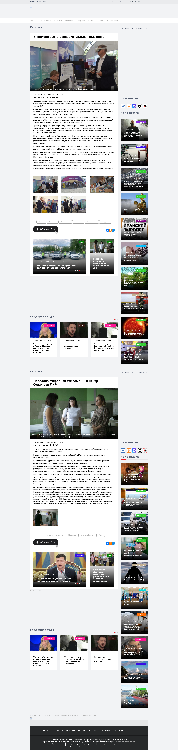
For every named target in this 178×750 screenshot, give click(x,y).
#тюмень (52, 222)
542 (140, 205)
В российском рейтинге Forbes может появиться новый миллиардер (104, 659)
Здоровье (141, 245)
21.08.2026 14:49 (131, 674)
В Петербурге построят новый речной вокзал (132, 678)
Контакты (135, 730)
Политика (58, 21)
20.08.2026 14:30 (131, 155)
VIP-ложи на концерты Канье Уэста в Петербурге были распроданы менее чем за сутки (74, 347)
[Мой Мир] (113, 230)
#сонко (41, 222)
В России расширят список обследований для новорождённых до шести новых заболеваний (133, 258)
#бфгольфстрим (87, 535)
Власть (133, 28)
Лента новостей (45, 21)
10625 (96, 565)
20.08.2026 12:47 (131, 277)
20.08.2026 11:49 (131, 352)
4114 (140, 524)
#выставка (65, 222)
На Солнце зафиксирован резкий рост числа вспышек (134, 333)
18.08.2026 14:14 (70, 341)
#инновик (78, 222)
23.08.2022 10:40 (53, 94)
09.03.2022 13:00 (44, 574)
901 (140, 253)
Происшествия (112, 21)
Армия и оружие (141, 28)
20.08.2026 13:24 (131, 253)
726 (140, 178)
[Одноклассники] (110, 230)
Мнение (51, 325)
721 (140, 304)
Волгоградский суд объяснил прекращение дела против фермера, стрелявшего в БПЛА (132, 627)
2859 (140, 597)
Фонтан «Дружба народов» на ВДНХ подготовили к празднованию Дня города (134, 209)
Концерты (141, 122)
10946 (53, 261)
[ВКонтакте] (107, 230)
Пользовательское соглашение (125, 742)
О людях (111, 638)
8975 (79, 341)
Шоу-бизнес (80, 325)
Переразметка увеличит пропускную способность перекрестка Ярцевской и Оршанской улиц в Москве (133, 357)
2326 (140, 648)
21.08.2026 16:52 (131, 524)
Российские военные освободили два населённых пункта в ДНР (74, 659)
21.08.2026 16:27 (131, 547)
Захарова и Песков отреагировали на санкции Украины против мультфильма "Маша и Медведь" (133, 478)
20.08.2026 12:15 (131, 330)
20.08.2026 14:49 (131, 129)
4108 (140, 498)
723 (140, 697)
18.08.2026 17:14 (40, 341)
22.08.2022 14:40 (100, 252)
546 (140, 277)
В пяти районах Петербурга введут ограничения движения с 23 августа (133, 528)
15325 (96, 254)
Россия (33, 21)
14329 (53, 574)
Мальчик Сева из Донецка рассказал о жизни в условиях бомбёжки (59, 580)
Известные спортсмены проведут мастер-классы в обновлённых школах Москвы (133, 602)
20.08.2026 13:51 (131, 205)
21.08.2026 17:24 (131, 498)
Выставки (141, 221)
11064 (50, 654)
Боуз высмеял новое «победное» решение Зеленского (41, 346)
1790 (140, 228)
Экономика (69, 21)
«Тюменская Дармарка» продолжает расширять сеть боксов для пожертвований (101, 575)
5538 (109, 341)
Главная (46, 730)
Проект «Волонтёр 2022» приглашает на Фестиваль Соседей (56, 266)
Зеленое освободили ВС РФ (134, 580)
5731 (109, 654)
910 (140, 330)
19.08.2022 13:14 (100, 563)
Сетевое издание (98, 740)
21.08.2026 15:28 (131, 622)
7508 (79, 654)
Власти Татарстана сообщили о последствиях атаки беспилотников (133, 308)
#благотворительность (54, 535)
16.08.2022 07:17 (44, 261)
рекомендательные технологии (105, 746)
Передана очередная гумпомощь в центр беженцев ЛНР (101, 263)
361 (140, 155)
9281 (49, 341)
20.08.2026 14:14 (131, 178)
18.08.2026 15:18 (70, 654)
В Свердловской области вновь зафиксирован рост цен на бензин (133, 160)
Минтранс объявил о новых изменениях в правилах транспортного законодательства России (134, 184)
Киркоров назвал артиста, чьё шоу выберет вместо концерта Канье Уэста (133, 652)
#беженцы (72, 535)
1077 (140, 472)
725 (140, 547)
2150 (140, 352)
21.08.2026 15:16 (131, 648)
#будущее (105, 222)
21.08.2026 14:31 (131, 697)
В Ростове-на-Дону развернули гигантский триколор (132, 702)
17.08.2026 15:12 (100, 341)
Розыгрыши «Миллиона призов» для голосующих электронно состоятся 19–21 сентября (133, 503)
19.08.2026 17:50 (100, 654)
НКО (122, 28)
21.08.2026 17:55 (131, 472)
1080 (140, 577)
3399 (140, 674)
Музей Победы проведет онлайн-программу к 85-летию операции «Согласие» (133, 233)
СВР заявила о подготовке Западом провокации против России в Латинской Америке (102, 348)
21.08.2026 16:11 (131, 577)
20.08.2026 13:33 (131, 228)
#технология (92, 222)
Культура (92, 21)
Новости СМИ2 (36, 590)
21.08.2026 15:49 (131, 597)
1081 (140, 622)
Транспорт (140, 147)
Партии (127, 28)
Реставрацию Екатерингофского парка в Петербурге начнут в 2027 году (133, 283)
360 (140, 129)
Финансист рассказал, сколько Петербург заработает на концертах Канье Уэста (133, 134)
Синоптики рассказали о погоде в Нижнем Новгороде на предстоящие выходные (133, 553)
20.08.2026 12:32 (131, 304)
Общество (81, 21)
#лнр (100, 535)
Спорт (101, 21)
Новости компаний (121, 730)
